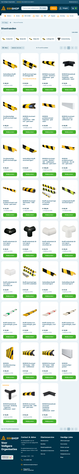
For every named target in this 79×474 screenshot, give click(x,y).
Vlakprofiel (36, 39)
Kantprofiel (23, 39)
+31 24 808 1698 (27, 460)
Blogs (61, 457)
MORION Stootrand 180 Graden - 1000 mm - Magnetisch (48, 365)
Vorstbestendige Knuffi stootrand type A (10, 118)
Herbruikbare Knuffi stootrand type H (68, 283)
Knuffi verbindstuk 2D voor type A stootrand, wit (49, 243)
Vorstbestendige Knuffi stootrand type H (10, 160)
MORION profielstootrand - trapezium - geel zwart (48, 119)
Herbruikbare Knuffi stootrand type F (29, 159)
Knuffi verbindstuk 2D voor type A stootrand (10, 243)
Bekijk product (10, 89)
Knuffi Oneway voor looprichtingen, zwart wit (69, 324)
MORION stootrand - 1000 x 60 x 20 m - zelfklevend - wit (68, 118)
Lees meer (75, 32)
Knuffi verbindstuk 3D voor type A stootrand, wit (68, 243)
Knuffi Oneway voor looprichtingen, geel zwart (29, 324)
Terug (5, 22)
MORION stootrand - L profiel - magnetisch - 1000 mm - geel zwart (29, 119)
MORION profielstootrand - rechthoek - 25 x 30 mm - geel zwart (68, 161)
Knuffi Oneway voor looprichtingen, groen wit (10, 324)
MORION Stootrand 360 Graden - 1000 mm (29, 202)
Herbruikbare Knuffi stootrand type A (9, 75)
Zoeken (44, 8)
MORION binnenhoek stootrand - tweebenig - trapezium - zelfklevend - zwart (49, 407)
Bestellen (43, 444)
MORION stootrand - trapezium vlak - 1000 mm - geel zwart (29, 405)
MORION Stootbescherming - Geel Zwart (9, 365)
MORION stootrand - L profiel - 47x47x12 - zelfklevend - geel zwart (49, 76)
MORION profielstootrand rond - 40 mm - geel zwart (10, 202)
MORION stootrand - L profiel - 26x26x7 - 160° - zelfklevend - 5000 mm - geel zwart (49, 161)
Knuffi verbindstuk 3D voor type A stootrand (29, 243)
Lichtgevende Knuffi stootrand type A (68, 201)
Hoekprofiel (9, 39)
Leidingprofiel (50, 39)
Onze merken (63, 444)
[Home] (10, 22)
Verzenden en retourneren (47, 450)
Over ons (43, 454)
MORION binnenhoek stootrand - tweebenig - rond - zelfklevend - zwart (68, 76)
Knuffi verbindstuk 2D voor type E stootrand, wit (10, 283)
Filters (6, 47)
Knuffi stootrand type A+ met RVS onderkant (49, 202)
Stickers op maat (64, 447)
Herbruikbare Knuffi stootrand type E (48, 283)
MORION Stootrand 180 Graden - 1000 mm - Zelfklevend (29, 365)
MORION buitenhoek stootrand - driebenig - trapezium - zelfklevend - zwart (10, 406)
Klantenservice (73, 1)
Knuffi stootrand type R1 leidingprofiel (29, 75)
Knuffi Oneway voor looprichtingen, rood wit (49, 324)
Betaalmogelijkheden (46, 447)
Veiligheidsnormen (65, 454)
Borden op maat (64, 450)
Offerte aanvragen (54, 8)
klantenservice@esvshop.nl (30, 464)
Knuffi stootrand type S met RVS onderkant (29, 283)
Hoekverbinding (65, 39)
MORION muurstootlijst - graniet (67, 365)
